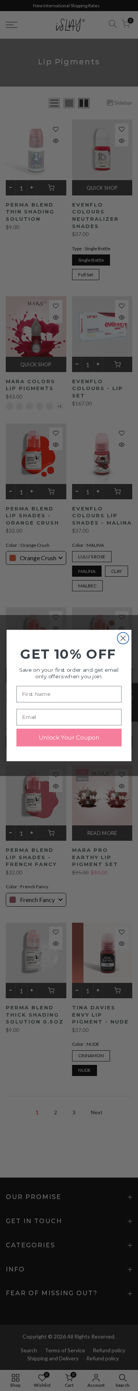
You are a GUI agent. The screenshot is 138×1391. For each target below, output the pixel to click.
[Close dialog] (123, 638)
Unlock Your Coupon (69, 737)
